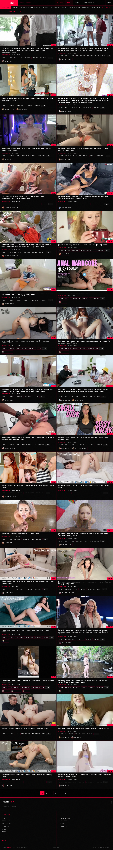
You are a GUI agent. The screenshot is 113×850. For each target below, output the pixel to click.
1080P (4, 57)
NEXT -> (68, 793)
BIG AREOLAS (80, 56)
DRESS (26, 782)
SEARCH (60, 3)
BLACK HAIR (20, 106)
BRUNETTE (82, 589)
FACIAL (44, 300)
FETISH (85, 156)
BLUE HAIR (41, 156)
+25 (45, 589)
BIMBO (75, 589)
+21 (44, 106)
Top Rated (63, 824)
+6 (108, 156)
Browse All (6, 821)
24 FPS (91, 445)
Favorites (63, 826)
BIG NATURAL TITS (15, 252)
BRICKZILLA (90, 782)
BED (21, 57)
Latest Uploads (65, 818)
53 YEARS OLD (94, 298)
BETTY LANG (97, 493)
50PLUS (85, 298)
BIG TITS (37, 204)
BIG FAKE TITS (100, 56)
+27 (103, 107)
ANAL (18, 156)
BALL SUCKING (80, 734)
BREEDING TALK (93, 348)
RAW (111, 801)
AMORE (16, 687)
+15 (48, 252)
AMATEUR (11, 106)
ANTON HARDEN (13, 204)
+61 (103, 298)
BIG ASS (35, 57)
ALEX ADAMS (69, 734)
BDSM (77, 396)
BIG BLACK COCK (26, 204)
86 (60, 793)
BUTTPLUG (32, 348)
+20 (52, 637)
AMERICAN (99, 445)
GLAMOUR (43, 782)
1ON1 (10, 57)
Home (69, 3)
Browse (77, 3)
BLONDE (44, 204)
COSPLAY (42, 252)
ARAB (74, 204)
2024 (66, 445)
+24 (106, 782)
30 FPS (67, 493)
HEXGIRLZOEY (100, 156)
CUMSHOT (26, 300)
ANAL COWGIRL (26, 444)
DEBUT (83, 250)
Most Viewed (63, 821)
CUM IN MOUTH (29, 493)
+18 (51, 204)
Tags (109, 3)
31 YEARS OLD (75, 298)
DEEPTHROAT (35, 300)
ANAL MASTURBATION (28, 156)
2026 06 (79, 541)
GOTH (91, 156)
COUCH (46, 637)
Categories (89, 3)
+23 (102, 348)
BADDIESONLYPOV (84, 204)
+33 (45, 539)
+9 (48, 156)
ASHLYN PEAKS (75, 107)
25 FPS (11, 734)
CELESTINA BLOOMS (94, 589)
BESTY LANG (81, 493)
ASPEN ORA (26, 539)
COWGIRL (37, 106)
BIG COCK (43, 57)
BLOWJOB (29, 106)
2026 (15, 57)
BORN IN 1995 (37, 539)
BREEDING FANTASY (79, 348)
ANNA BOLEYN (20, 589)
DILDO (89, 250)
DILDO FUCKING (99, 250)
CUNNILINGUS (40, 493)
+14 (103, 396)
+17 (48, 444)
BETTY (89, 493)
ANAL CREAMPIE (39, 444)
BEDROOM (27, 57)
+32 (50, 57)
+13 (106, 204)
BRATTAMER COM (95, 396)
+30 (103, 541)
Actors (101, 3)
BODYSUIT (38, 637)
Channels (5, 826)
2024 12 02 (82, 445)
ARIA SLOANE (69, 396)
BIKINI (24, 348)
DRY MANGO (34, 782)
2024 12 (73, 445)
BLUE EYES (38, 589)
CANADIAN (75, 250)
